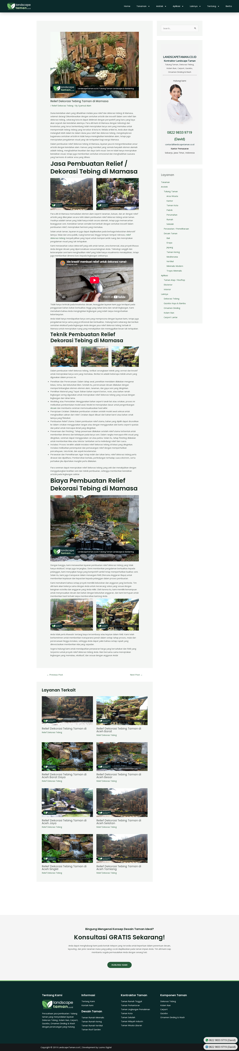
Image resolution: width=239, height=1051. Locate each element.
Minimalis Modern (175, 266)
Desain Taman (170, 233)
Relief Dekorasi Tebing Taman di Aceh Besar (118, 775)
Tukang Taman (171, 191)
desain (53, 408)
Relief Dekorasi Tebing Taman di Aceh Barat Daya (64, 775)
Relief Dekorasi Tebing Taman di (64, 728)
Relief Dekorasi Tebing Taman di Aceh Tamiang (118, 867)
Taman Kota (172, 205)
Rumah (170, 219)
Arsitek (159, 6)
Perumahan (172, 214)
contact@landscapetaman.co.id (179, 144)
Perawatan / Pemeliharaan (176, 228)
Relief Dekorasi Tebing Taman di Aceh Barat (118, 730)
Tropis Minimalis (174, 270)
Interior (167, 289)
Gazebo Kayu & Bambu (175, 303)
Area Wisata (172, 196)
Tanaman (141, 6)
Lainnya (194, 6)
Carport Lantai (170, 317)
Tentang (211, 6)
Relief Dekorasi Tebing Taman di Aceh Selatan (118, 821)
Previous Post (55, 674)
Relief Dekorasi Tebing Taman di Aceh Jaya (64, 821)
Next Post (136, 674)
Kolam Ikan (169, 312)
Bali (168, 238)
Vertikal (170, 261)
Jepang (170, 247)
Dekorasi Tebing (171, 298)
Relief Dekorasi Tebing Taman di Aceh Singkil (64, 867)
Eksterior (168, 284)
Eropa (169, 242)
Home (127, 6)
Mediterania (172, 256)
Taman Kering (173, 252)
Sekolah (170, 224)
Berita (229, 6)
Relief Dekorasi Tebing (62, 105)
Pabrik (169, 210)
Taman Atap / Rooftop (174, 280)
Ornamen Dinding (172, 308)
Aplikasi (176, 6)
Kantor (170, 200)
